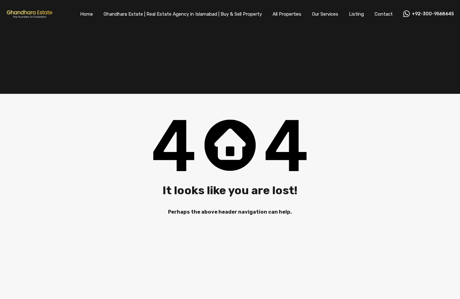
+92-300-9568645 (433, 14)
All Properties (287, 14)
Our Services (325, 14)
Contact (384, 14)
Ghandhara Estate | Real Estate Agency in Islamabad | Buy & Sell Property (183, 14)
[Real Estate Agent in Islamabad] (29, 16)
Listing (356, 14)
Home (86, 14)
